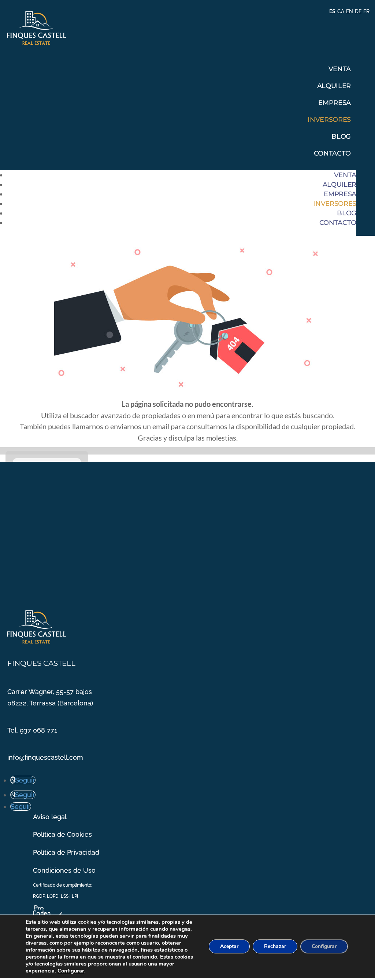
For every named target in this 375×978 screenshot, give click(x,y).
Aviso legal (50, 817)
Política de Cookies (62, 834)
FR (366, 11)
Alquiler (334, 86)
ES (332, 11)
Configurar (70, 970)
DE (358, 11)
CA (340, 11)
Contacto (332, 153)
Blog (341, 136)
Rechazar (275, 946)
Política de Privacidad (66, 852)
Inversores (329, 120)
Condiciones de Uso (64, 870)
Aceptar (229, 946)
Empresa (334, 103)
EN (349, 11)
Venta (339, 69)
